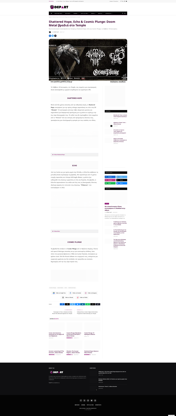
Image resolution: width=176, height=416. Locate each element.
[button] (74, 154)
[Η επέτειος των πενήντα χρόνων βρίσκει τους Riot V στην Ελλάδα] (108, 223)
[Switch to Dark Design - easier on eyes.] (123, 13)
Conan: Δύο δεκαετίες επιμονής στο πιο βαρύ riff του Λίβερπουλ (56, 334)
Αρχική (50, 17)
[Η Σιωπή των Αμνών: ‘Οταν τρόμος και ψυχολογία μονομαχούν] (108, 131)
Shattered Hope (72, 287)
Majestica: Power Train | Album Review (120, 123)
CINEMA (75, 13)
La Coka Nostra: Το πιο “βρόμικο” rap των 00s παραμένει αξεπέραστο (70, 1)
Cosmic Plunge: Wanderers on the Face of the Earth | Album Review (74, 334)
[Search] (124, 13)
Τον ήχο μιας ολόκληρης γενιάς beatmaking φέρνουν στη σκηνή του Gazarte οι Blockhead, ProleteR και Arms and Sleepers (120, 243)
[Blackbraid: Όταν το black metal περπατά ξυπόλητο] (108, 116)
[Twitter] (44, 94)
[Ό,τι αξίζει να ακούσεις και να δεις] (59, 7)
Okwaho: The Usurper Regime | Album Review (73, 351)
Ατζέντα (106, 203)
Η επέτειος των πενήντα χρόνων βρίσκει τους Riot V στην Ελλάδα (120, 223)
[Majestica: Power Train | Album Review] (108, 124)
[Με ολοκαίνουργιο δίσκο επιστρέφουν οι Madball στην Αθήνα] (116, 198)
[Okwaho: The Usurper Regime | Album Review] (74, 344)
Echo (66, 287)
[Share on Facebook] (50, 36)
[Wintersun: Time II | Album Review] (93, 388)
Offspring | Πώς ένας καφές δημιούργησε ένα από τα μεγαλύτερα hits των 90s (112, 372)
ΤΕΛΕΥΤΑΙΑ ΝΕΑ (58, 13)
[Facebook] (44, 90)
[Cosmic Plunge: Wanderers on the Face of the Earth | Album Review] (74, 326)
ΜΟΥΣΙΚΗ (67, 13)
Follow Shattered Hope (59, 154)
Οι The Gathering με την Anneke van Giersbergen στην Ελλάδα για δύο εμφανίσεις (120, 232)
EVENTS (93, 13)
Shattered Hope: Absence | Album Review (91, 351)
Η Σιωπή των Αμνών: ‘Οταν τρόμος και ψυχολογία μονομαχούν (120, 131)
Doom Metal (60, 287)
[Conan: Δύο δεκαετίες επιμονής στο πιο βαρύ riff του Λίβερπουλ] (57, 326)
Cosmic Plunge (53, 287)
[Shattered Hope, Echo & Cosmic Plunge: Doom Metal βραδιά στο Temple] (88, 61)
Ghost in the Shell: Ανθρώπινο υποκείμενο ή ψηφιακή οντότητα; (120, 140)
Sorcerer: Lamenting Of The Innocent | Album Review (56, 351)
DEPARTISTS (108, 13)
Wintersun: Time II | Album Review (108, 386)
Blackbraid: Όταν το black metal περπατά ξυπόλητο (120, 115)
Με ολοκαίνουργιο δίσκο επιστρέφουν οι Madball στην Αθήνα (115, 208)
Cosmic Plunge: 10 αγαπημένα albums (89, 333)
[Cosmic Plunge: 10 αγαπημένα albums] (92, 326)
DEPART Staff (56, 32)
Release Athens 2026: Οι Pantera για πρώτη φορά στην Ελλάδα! (113, 379)
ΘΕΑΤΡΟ (100, 13)
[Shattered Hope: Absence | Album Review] (92, 344)
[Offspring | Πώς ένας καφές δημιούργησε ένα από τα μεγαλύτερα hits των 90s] (93, 373)
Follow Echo (57, 231)
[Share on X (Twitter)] (52, 36)
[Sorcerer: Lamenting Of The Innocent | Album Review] (57, 344)
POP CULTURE (84, 13)
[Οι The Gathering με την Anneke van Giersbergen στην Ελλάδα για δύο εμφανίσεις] (108, 231)
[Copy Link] (55, 36)
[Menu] (51, 13)
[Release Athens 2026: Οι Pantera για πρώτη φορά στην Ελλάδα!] (93, 380)
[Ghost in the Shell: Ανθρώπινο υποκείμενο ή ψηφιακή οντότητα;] (108, 140)
